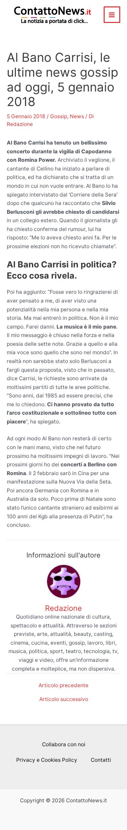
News (77, 116)
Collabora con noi (63, 744)
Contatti (101, 760)
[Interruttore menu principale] (112, 14)
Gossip (58, 116)
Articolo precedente (63, 685)
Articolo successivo (63, 699)
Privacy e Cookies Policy (46, 760)
